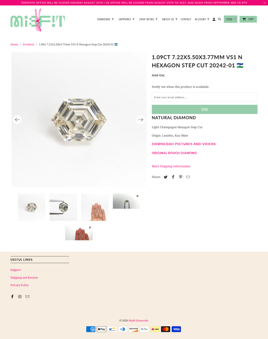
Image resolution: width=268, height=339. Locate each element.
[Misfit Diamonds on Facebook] (12, 296)
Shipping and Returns (24, 277)
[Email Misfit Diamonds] (28, 296)
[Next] (141, 119)
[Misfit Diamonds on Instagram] (20, 296)
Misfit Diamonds (138, 320)
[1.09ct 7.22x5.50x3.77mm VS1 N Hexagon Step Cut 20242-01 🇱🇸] (79, 119)
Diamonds (105, 18)
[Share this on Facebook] (172, 176)
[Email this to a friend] (187, 176)
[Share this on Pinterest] (180, 176)
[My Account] (214, 20)
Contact (186, 19)
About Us (170, 18)
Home (14, 44)
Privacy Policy (19, 285)
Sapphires (127, 18)
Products (28, 44)
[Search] (220, 20)
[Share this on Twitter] (165, 176)
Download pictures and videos (184, 144)
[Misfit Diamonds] (37, 20)
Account (202, 18)
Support (15, 270)
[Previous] (17, 119)
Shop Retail (148, 18)
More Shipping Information (171, 166)
